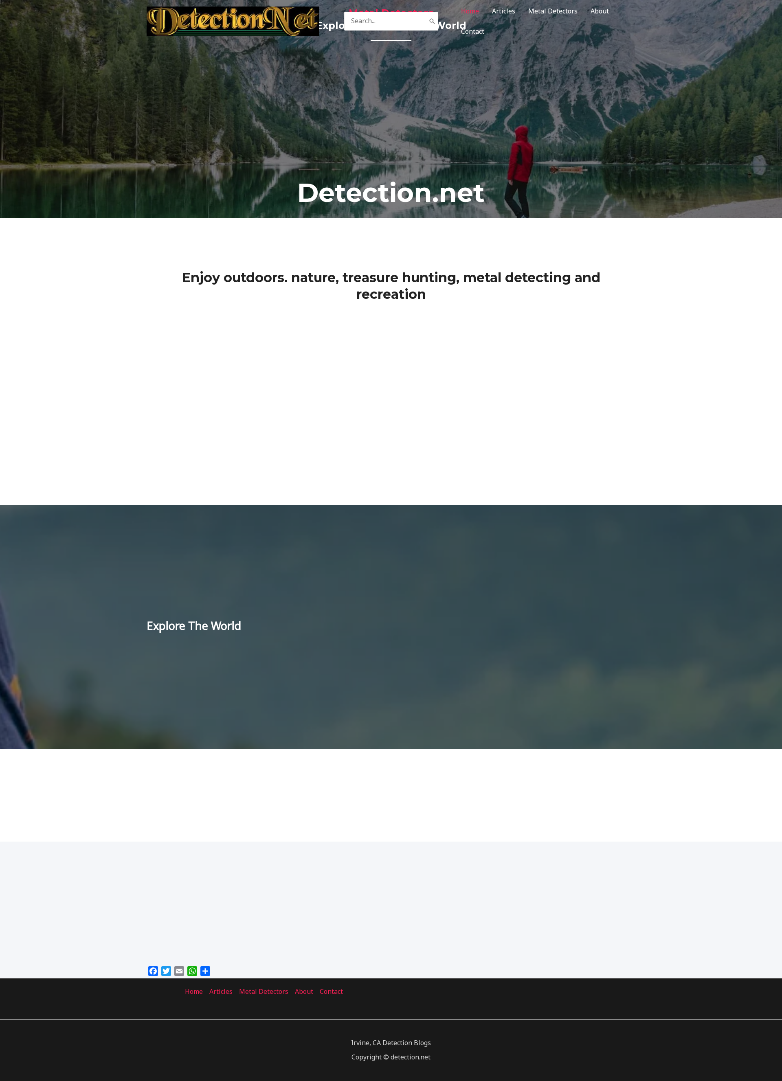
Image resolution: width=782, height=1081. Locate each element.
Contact (472, 31)
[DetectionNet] (233, 20)
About (600, 11)
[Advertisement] (391, 108)
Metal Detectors (553, 11)
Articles (503, 11)
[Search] (432, 21)
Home (470, 11)
